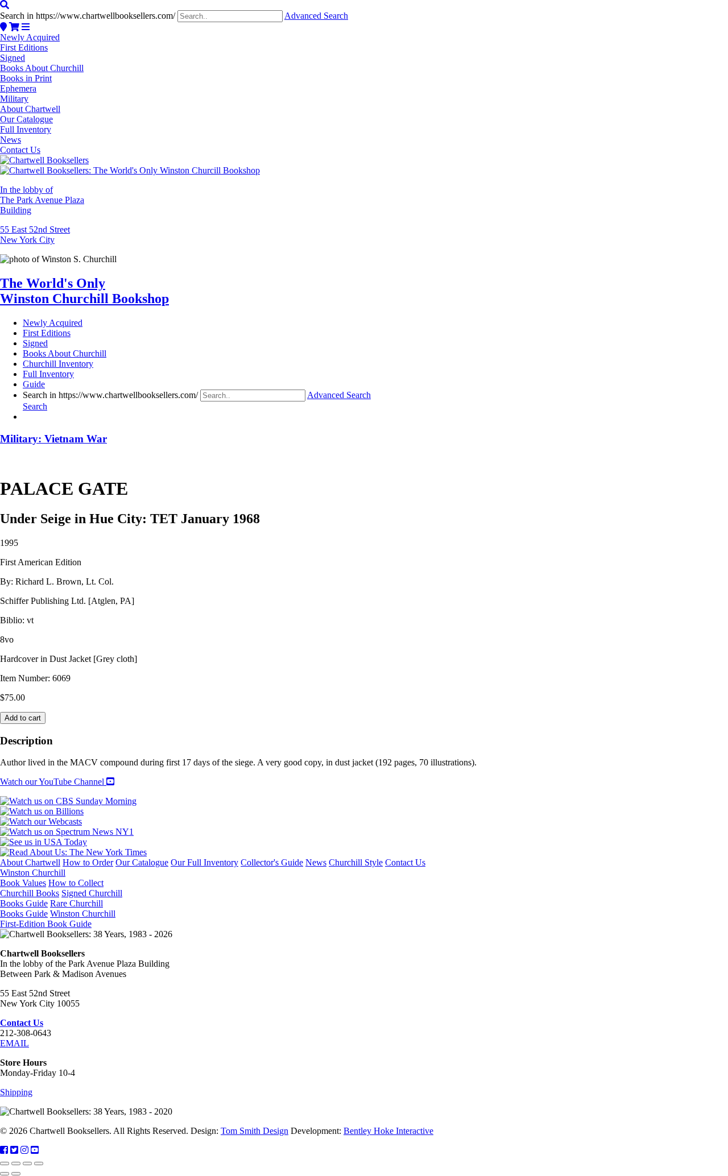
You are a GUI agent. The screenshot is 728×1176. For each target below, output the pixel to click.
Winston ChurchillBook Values (32, 878)
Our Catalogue (26, 119)
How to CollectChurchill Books (52, 888)
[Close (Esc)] (38, 1163)
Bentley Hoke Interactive (388, 1131)
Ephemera (18, 88)
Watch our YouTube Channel (53, 781)
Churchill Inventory (58, 363)
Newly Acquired (30, 37)
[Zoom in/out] (4, 1163)
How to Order (88, 862)
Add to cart (23, 718)
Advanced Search (316, 15)
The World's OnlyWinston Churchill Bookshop (84, 291)
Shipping (16, 1092)
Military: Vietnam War (53, 439)
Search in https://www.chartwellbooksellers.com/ (87, 15)
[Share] (27, 1163)
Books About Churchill (42, 68)
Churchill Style (356, 862)
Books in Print (26, 78)
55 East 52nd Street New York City (35, 235)
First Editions (24, 47)
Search (35, 406)
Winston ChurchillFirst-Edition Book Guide (57, 919)
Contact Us (20, 150)
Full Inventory (25, 129)
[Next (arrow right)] (15, 1173)
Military (14, 98)
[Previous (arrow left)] (4, 1173)
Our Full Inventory (204, 862)
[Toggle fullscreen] (15, 1163)
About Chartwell (30, 109)
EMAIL (14, 1043)
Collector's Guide (272, 862)
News (10, 139)
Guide (34, 384)
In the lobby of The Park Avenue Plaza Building (42, 200)
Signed (12, 58)
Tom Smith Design (254, 1131)
